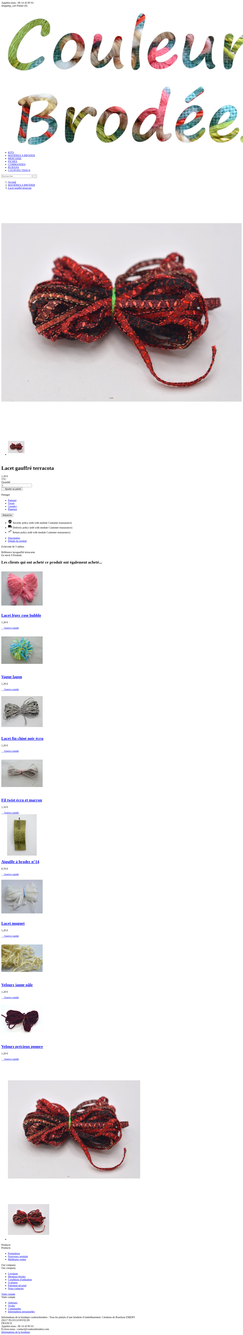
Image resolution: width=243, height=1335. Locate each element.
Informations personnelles (21, 1311)
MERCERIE (14, 158)
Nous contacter (16, 1288)
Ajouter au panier (12, 489)
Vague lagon (11, 677)
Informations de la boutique (15, 1332)
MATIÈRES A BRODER (21, 155)
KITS (11, 152)
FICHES (12, 161)
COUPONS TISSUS (19, 170)
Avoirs (11, 1305)
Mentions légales (16, 1276)
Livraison (13, 1273)
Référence (7, 552)
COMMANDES (16, 164)
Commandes (14, 1308)
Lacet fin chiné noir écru (22, 738)
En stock (5, 555)
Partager (12, 500)
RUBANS (13, 167)
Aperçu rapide (10, 628)
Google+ (12, 506)
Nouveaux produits (18, 1256)
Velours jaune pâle (17, 985)
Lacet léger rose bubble (21, 615)
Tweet (11, 503)
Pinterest (12, 509)
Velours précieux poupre (22, 1046)
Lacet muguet (13, 923)
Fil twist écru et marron (21, 800)
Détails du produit (17, 541)
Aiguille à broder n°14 (20, 862)
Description (14, 538)
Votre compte (8, 1294)
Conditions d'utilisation (20, 1279)
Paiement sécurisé (17, 1285)
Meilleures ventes (17, 1259)
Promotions (14, 1253)
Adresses (12, 1302)
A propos (13, 1282)
